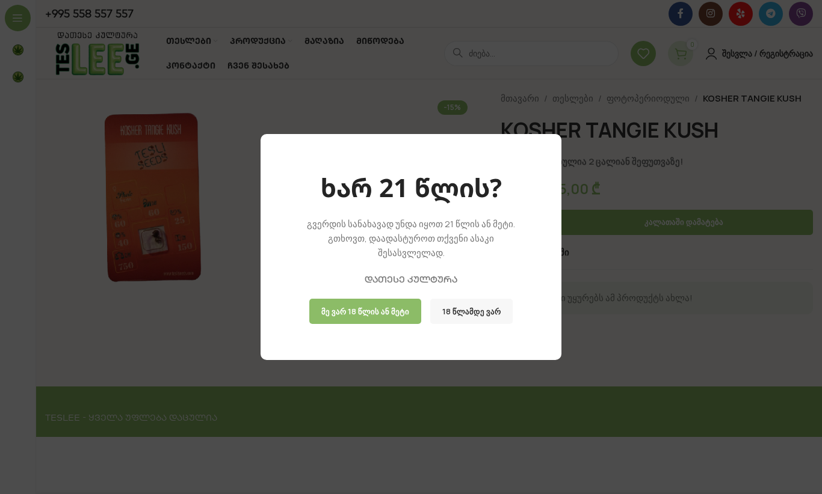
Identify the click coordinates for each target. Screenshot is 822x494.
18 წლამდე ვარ (471, 311)
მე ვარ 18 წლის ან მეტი (365, 311)
